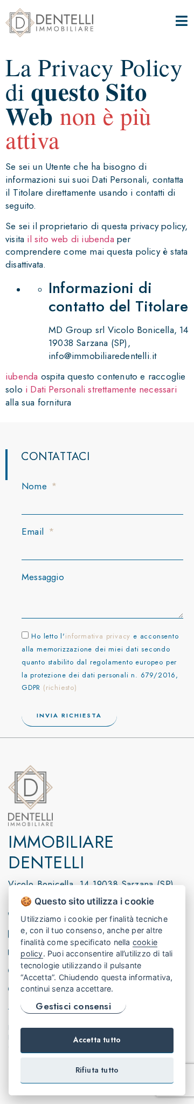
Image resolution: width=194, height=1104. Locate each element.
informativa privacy (97, 636)
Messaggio (43, 577)
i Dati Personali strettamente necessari (101, 389)
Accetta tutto (97, 1039)
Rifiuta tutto (97, 1070)
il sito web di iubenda (70, 238)
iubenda (21, 376)
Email (34, 532)
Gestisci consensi (73, 1006)
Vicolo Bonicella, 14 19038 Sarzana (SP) (91, 884)
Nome (36, 486)
